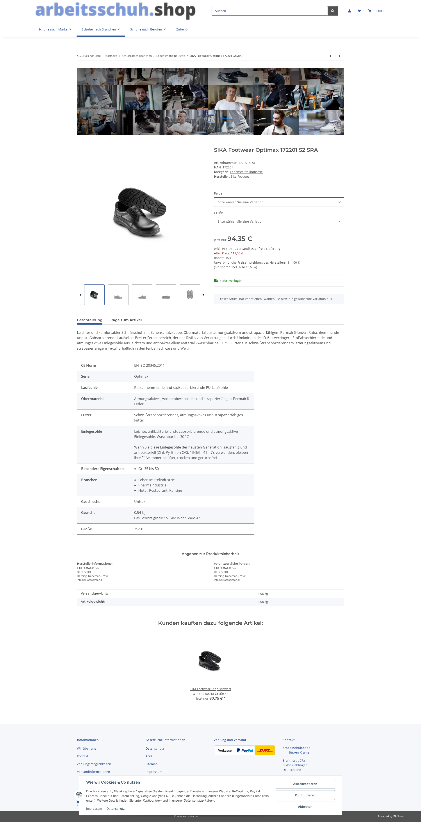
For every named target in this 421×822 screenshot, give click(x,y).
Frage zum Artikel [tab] (125, 320)
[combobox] (279, 202)
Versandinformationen (93, 772)
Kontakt (82, 756)
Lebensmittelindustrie (246, 172)
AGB (149, 756)
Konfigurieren (305, 795)
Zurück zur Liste (90, 56)
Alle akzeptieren (305, 784)
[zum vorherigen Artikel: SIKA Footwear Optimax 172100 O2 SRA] (330, 56)
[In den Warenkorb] (80, 144)
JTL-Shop (398, 816)
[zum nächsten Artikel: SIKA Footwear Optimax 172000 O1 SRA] (339, 56)
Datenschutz (116, 808)
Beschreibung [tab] (89, 320)
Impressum (94, 808)
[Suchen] (333, 11)
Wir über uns (86, 748)
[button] (349, 10)
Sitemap (152, 764)
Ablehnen (305, 806)
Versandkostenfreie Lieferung (258, 249)
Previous (80, 294)
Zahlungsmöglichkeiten (94, 764)
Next (203, 294)
